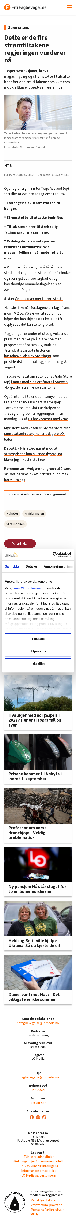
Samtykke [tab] (12, 566)
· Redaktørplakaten (43, 1200)
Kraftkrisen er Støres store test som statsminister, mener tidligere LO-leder (37, 434)
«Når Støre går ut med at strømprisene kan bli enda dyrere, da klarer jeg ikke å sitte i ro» (33, 454)
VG (27, 313)
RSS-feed (38, 1090)
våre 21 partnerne (27, 588)
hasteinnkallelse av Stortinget (27, 356)
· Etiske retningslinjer (38, 1156)
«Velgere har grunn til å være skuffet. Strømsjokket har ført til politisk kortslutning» (37, 474)
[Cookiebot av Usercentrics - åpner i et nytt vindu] (53, 554)
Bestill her (38, 1103)
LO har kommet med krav (48, 419)
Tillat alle (38, 639)
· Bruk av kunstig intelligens (38, 1166)
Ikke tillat (38, 663)
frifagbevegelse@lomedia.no (38, 1023)
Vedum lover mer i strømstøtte (39, 298)
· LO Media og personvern (38, 1175)
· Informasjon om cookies (38, 1170)
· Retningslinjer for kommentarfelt (38, 1161)
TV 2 (15, 313)
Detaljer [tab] (31, 566)
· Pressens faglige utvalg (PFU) (47, 1212)
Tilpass (35, 651)
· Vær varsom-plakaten (46, 1205)
